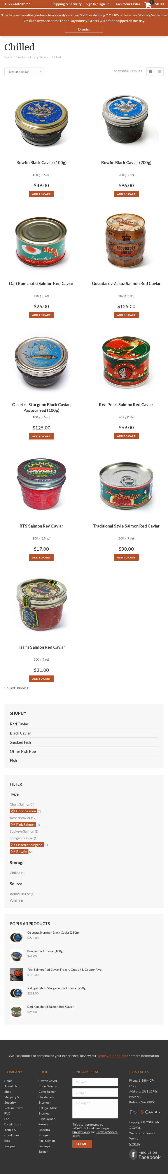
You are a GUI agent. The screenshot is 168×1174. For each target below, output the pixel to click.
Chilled (15, 872)
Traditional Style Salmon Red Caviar (126, 525)
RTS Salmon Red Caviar (41, 525)
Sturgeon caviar (21, 838)
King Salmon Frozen (46, 1121)
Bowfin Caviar (47, 1080)
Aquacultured (20, 894)
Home (8, 57)
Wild (13, 900)
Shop (7, 1091)
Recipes (9, 1146)
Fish (13, 760)
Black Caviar (20, 733)
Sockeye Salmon (22, 831)
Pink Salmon (25, 824)
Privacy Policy (81, 1132)
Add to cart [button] (41, 194)
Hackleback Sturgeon (46, 1099)
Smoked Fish (20, 742)
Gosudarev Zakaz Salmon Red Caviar (126, 283)
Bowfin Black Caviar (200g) (126, 162)
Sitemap (134, 1144)
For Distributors (12, 1121)
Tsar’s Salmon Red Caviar (41, 647)
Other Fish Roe (23, 751)
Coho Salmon (26, 811)
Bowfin (21, 851)
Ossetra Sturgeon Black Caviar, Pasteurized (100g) (41, 407)
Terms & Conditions (112, 1056)
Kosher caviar (20, 818)
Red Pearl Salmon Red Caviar (126, 404)
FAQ (7, 1113)
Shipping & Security (11, 1099)
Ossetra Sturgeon (29, 845)
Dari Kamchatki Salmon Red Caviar (41, 283)
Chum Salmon (20, 804)
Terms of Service (106, 1132)
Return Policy (13, 1108)
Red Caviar (19, 723)
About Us (11, 1086)
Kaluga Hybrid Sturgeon (48, 1110)
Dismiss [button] (84, 29)
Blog (7, 1140)
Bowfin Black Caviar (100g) (41, 162)
